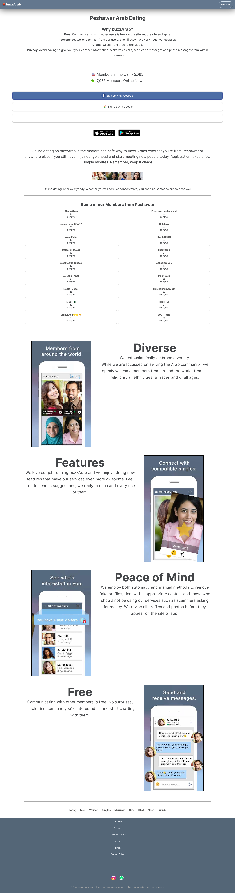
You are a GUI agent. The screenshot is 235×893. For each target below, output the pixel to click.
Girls (131, 810)
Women (93, 810)
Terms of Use (127, 125)
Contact (118, 828)
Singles (106, 810)
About (117, 841)
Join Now (226, 4)
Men (82, 810)
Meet (151, 810)
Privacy (117, 847)
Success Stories (117, 834)
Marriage (119, 810)
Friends (162, 810)
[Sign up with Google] (117, 110)
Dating (72, 810)
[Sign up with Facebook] (117, 99)
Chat (141, 810)
